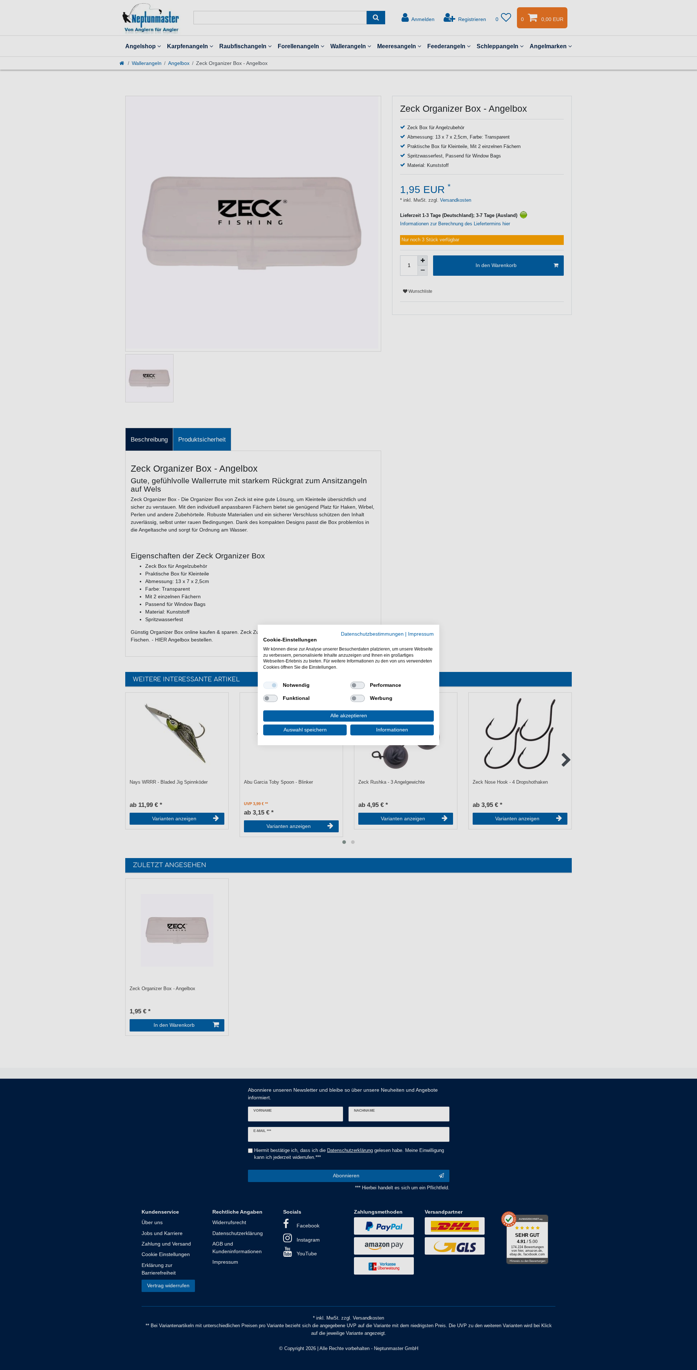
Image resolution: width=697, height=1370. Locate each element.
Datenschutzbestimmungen (372, 634)
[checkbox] (270, 685)
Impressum (421, 634)
